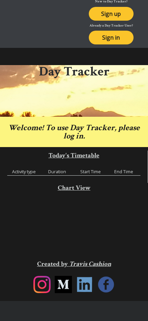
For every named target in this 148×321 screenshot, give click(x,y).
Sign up (111, 14)
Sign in (111, 37)
